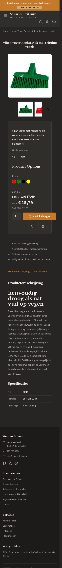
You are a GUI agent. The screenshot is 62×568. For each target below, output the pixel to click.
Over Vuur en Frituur (12, 479)
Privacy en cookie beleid (15, 494)
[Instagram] (10, 463)
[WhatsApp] (16, 463)
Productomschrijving (19, 271)
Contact (6, 504)
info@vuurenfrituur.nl (17, 456)
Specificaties (40, 271)
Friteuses (7, 531)
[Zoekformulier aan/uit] (41, 22)
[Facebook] (4, 463)
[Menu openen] (5, 15)
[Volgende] (48, 109)
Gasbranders (9, 526)
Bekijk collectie (30, 7)
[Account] (47, 22)
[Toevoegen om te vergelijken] (43, 226)
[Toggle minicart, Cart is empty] (54, 22)
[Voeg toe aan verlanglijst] (32, 226)
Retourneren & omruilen (14, 489)
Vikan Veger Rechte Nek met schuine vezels (33, 31)
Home (5, 31)
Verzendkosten (10, 484)
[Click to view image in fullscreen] (30, 76)
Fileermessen (9, 536)
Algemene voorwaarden (14, 499)
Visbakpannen (9, 520)
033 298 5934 (13, 451)
